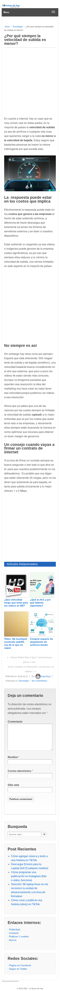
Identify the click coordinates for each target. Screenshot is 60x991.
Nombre (13, 757)
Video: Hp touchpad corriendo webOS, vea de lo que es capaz (15, 643)
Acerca (12, 940)
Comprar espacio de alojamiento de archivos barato (41, 641)
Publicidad (14, 929)
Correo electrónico (19, 771)
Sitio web (13, 785)
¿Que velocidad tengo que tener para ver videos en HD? (16, 602)
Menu (6, 12)
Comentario (15, 721)
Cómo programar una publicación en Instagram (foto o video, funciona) (28, 876)
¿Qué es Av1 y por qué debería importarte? (40, 602)
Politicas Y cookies (19, 936)
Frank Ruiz (45, 676)
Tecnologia (18, 27)
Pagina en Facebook (20, 965)
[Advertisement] (30, 81)
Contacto (14, 933)
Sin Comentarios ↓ (40, 681)
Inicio (7, 27)
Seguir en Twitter (18, 968)
